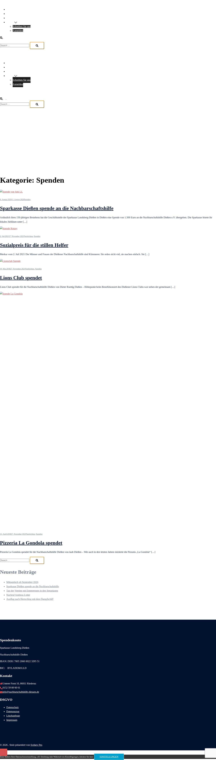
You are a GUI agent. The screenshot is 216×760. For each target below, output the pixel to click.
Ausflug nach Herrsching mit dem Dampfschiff (29, 599)
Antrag (9, 18)
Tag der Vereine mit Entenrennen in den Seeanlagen (32, 590)
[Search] (37, 45)
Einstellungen (109, 757)
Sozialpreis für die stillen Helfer (34, 245)
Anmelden (18, 30)
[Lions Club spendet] (10, 261)
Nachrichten (28, 236)
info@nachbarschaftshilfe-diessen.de (21, 692)
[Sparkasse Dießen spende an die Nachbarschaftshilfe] (11, 191)
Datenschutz (12, 707)
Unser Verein (12, 9)
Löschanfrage (13, 715)
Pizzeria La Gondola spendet (31, 543)
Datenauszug (12, 711)
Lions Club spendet (21, 278)
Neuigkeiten (12, 13)
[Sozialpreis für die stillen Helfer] (8, 228)
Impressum (11, 720)
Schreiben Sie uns (22, 26)
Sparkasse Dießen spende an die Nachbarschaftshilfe (56, 208)
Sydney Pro (36, 745)
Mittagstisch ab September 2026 (22, 582)
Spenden (27, 199)
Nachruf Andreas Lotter (18, 595)
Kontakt (10, 22)
